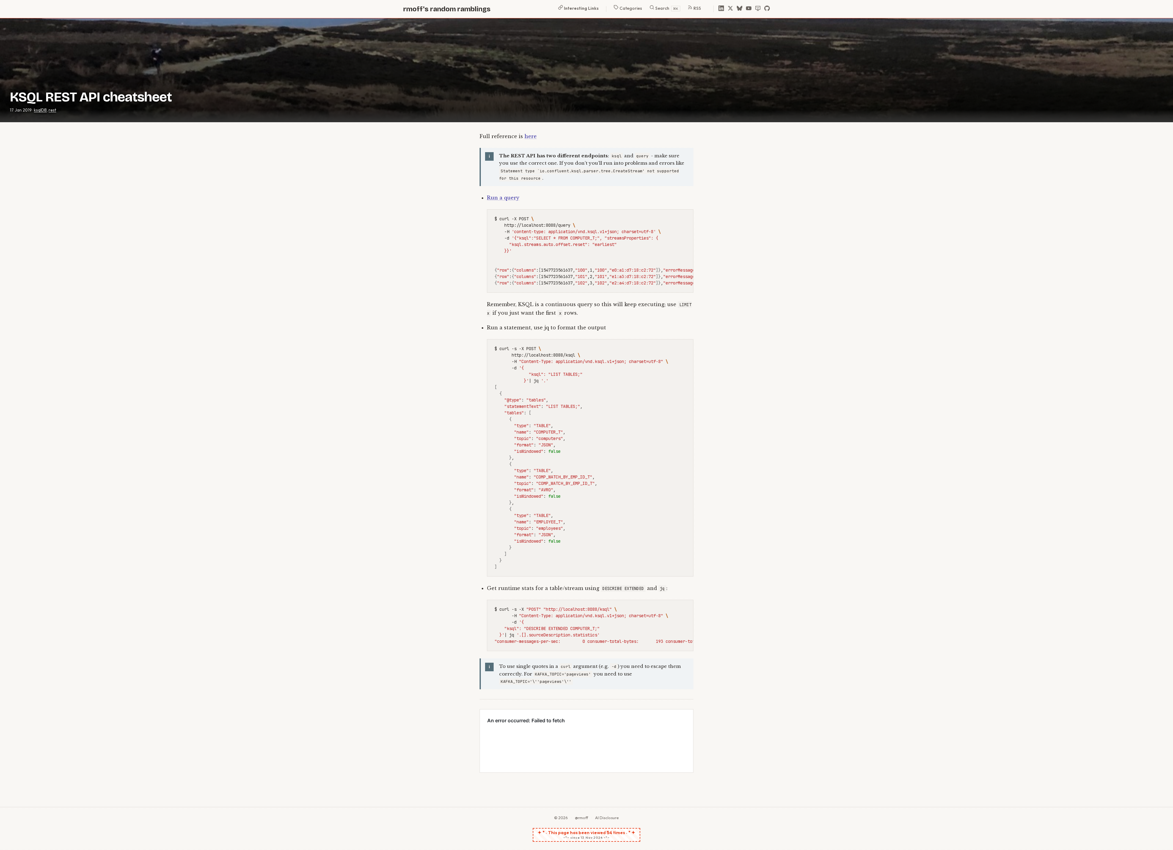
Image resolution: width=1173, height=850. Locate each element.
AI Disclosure (607, 817)
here (530, 136)
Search (666, 8)
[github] (767, 8)
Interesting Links (581, 8)
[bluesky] (739, 8)
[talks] (758, 8)
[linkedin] (721, 8)
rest (52, 110)
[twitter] (730, 8)
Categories (630, 8)
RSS (696, 8)
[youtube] (748, 8)
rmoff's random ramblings (447, 9)
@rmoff (581, 817)
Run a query (503, 198)
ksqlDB (40, 110)
